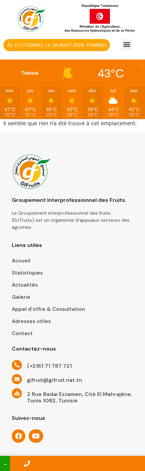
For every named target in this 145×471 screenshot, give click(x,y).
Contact (22, 333)
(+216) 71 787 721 (49, 365)
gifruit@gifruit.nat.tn (54, 380)
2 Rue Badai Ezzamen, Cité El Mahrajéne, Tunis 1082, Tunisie (79, 397)
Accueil (21, 260)
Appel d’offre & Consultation (48, 309)
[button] (127, 44)
